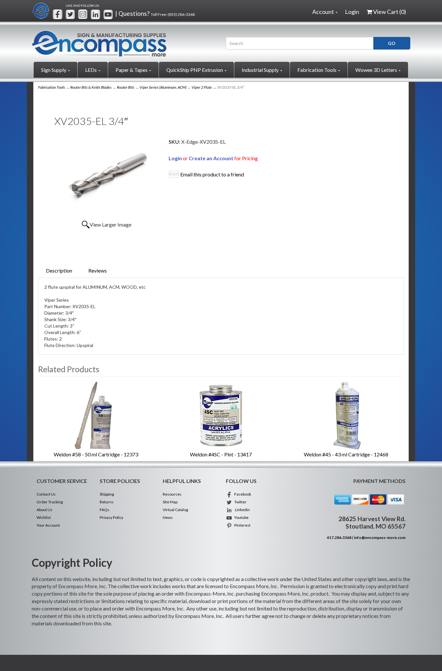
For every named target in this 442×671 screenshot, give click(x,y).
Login (352, 11)
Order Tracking (50, 501)
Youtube (240, 517)
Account (323, 11)
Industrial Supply (261, 70)
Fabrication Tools (317, 70)
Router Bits (125, 87)
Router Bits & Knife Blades (91, 87)
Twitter (239, 501)
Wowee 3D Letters (376, 70)
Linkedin (241, 509)
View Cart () (389, 11)
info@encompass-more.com (379, 537)
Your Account (48, 525)
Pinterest (241, 525)
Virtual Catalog (175, 509)
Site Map (170, 501)
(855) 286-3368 (181, 14)
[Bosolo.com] (124, 43)
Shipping (107, 494)
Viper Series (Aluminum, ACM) (162, 87)
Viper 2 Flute (202, 87)
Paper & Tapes (132, 70)
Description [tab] (59, 270)
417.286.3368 (339, 537)
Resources (172, 494)
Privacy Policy (111, 517)
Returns (107, 501)
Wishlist (44, 517)
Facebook (241, 494)
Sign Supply (54, 70)
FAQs (104, 509)
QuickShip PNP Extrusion (195, 70)
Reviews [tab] (97, 270)
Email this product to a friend (212, 174)
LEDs (91, 70)
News (168, 517)
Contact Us (46, 494)
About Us (44, 509)
